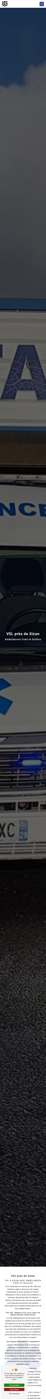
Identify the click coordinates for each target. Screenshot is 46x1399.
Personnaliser (14, 1394)
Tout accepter (14, 1385)
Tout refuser (14, 1389)
